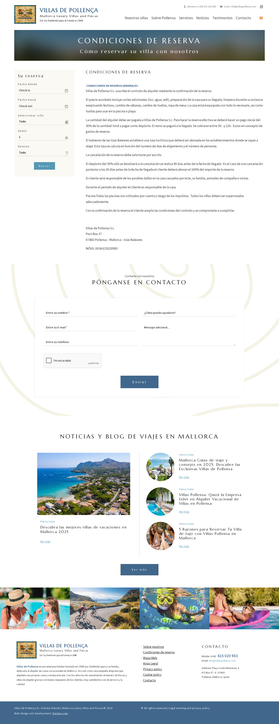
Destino (24, 146)
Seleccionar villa (31, 115)
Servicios (186, 17)
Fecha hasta (27, 99)
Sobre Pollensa (163, 17)
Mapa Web (150, 658)
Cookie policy (152, 675)
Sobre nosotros (153, 647)
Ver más (45, 541)
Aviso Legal (150, 663)
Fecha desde (27, 84)
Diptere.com (60, 713)
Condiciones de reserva (159, 652)
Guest (22, 130)
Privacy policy (152, 669)
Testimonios (222, 17)
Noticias (202, 17)
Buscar (44, 166)
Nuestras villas (136, 17)
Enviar (139, 381)
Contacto (243, 17)
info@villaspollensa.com (243, 6)
